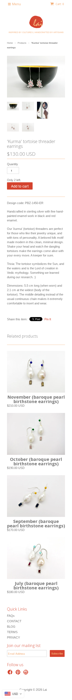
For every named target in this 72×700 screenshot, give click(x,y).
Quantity (12, 164)
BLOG (11, 626)
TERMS (12, 632)
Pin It (47, 319)
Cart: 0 (59, 4)
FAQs (11, 615)
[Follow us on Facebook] (11, 673)
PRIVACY (13, 637)
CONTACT (14, 621)
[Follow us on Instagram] (26, 673)
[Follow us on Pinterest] (19, 673)
